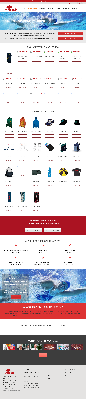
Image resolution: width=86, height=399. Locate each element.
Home (46, 369)
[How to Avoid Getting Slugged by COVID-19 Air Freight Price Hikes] (50, 347)
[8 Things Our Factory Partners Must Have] (63, 347)
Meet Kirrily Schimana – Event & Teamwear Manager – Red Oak (31, 377)
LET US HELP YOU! (16, 297)
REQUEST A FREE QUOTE (70, 33)
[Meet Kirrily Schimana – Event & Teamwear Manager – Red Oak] (23, 347)
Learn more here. (70, 1)
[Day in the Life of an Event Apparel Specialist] (77, 347)
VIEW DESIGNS (9, 73)
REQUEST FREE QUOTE (34, 230)
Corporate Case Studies (70, 369)
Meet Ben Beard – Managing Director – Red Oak (32, 380)
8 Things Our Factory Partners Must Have (31, 388)
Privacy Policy (48, 378)
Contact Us (47, 384)
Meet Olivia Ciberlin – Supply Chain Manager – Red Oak (31, 373)
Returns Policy (48, 375)
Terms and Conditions (49, 381)
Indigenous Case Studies (70, 372)
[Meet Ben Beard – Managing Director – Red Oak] (36, 347)
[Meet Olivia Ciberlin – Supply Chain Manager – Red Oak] (9, 347)
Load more (43, 355)
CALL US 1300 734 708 (70, 38)
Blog (46, 372)
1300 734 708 (73, 3)
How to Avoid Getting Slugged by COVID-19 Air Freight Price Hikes (31, 384)
